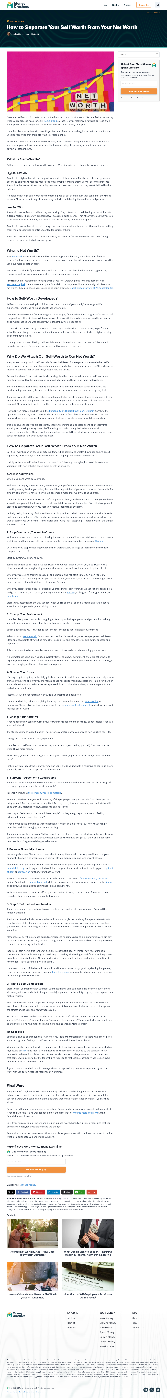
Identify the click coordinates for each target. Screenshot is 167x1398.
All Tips (71, 1318)
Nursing (99, 541)
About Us (137, 1318)
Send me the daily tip (36, 1169)
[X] (151, 1390)
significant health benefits (77, 705)
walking (71, 592)
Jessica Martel (17, 34)
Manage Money (17, 21)
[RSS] (158, 1390)
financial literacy (15, 868)
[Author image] (9, 34)
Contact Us (138, 1327)
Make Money (106, 1318)
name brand (50, 120)
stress (24, 1050)
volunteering (92, 701)
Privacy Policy (12, 1391)
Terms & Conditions (26, 1391)
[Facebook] (145, 1390)
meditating (13, 596)
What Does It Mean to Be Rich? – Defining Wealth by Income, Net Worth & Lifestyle (88, 1253)
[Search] (157, 54)
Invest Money (107, 1346)
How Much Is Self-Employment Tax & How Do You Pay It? (88, 1295)
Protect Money (107, 1341)
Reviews (71, 1327)
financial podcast (38, 882)
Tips (105, 5)
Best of (71, 1322)
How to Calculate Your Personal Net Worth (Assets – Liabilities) (33, 1295)
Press (134, 1322)
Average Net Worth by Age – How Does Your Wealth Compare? (33, 1253)
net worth (17, 256)
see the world (30, 636)
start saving (24, 871)
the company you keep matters (44, 792)
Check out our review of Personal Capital (91, 288)
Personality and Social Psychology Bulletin (71, 410)
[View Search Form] (157, 5)
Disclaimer (40, 1391)
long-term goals (60, 972)
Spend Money (107, 1332)
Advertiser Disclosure (153, 12)
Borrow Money (107, 1336)
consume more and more (84, 1112)
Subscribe (144, 4)
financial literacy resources (94, 878)
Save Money (106, 1327)
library (108, 882)
